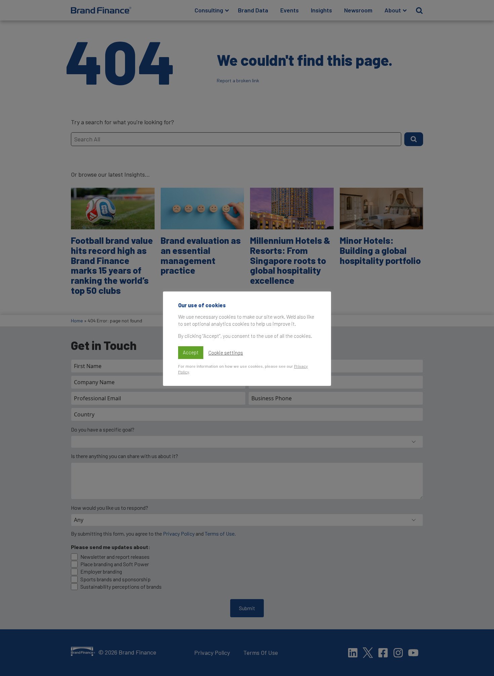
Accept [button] (191, 352)
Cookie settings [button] (225, 353)
